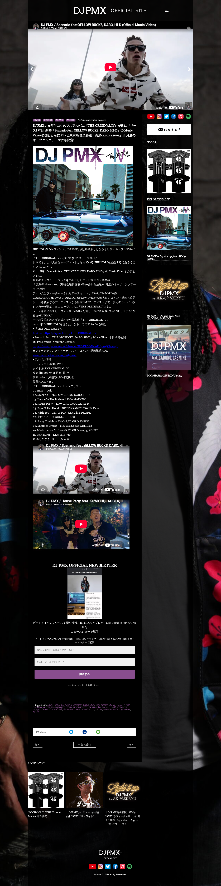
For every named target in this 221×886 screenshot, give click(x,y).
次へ (131, 744)
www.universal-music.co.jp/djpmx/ (54, 355)
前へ (37, 744)
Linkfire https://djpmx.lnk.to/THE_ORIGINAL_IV (65, 333)
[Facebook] (85, 732)
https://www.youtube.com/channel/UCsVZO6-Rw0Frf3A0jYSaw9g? (75, 346)
